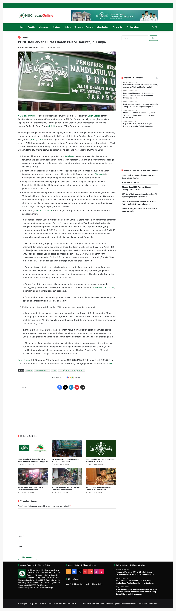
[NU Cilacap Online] (36, 16)
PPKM (62, 370)
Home (22, 27)
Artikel (88, 27)
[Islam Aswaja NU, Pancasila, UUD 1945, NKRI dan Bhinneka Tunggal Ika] (33, 448)
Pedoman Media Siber (129, 604)
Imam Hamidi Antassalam (29, 48)
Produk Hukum (133, 27)
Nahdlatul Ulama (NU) (42, 370)
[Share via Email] (82, 387)
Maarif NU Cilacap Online (75, 584)
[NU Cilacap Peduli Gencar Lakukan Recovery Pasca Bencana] (67, 476)
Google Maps (48, 588)
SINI (110, 363)
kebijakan (69, 156)
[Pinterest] (76, 387)
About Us (31, 27)
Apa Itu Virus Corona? (131, 182)
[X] (65, 387)
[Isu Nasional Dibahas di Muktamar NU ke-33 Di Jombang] (67, 448)
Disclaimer (87, 604)
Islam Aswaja (44, 27)
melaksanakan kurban (103, 287)
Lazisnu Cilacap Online (94, 584)
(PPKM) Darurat (37, 139)
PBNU (52, 126)
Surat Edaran (94, 116)
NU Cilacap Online (27, 116)
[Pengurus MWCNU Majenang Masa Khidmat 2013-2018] (101, 448)
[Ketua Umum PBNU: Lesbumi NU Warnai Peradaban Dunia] (33, 476)
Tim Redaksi (142, 604)
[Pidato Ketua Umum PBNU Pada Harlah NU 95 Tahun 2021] (101, 476)
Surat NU (81, 370)
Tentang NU (117, 27)
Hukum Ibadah (102, 27)
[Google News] (73, 377)
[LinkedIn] (71, 387)
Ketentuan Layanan (112, 604)
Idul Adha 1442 (44, 210)
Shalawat (99, 174)
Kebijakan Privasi (98, 604)
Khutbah (56, 27)
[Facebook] (59, 387)
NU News (77, 27)
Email (20, 546)
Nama (21, 536)
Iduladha (29, 370)
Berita (67, 27)
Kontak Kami (152, 604)
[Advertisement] (67, 412)
